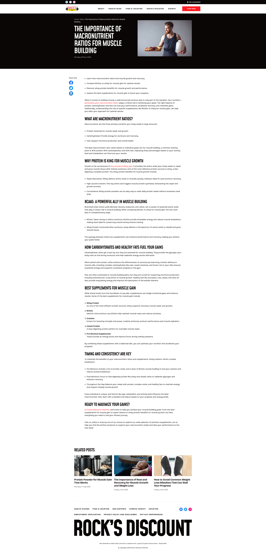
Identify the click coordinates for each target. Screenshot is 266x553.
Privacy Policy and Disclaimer (120, 514)
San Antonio (119, 509)
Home (76, 19)
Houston (153, 509)
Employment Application (87, 514)
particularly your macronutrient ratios (101, 103)
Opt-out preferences (151, 514)
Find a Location (134, 9)
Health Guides (81, 509)
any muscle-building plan (121, 166)
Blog (82, 19)
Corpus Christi (137, 509)
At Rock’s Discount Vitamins (97, 410)
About (101, 9)
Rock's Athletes (155, 9)
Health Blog (115, 9)
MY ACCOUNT (195, 2)
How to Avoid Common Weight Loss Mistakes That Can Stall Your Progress (172, 482)
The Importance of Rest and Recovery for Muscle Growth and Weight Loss (131, 482)
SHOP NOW (191, 9)
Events (172, 9)
